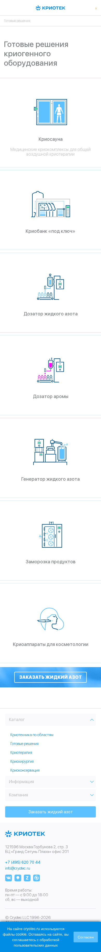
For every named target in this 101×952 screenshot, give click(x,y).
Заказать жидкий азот (50, 677)
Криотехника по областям (31, 735)
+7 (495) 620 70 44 (22, 862)
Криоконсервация (25, 770)
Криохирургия (22, 761)
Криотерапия (21, 752)
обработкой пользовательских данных (36, 942)
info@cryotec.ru (17, 868)
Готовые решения (24, 744)
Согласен (86, 936)
